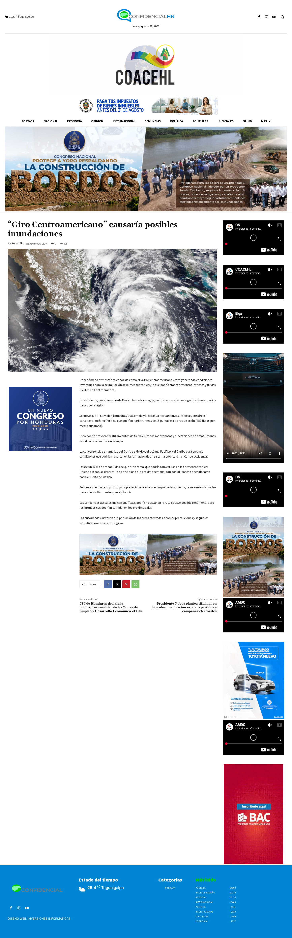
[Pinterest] (126, 584)
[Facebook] (259, 17)
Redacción (17, 243)
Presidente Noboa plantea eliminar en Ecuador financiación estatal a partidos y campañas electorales (184, 607)
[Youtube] (274, 17)
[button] (282, 17)
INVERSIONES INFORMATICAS (49, 918)
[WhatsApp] (135, 584)
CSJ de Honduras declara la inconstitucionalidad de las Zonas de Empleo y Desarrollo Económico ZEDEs (111, 607)
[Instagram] (266, 17)
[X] (117, 584)
